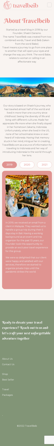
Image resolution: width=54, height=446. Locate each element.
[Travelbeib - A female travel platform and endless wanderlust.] (20, 5)
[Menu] (49, 5)
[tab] (9, 165)
